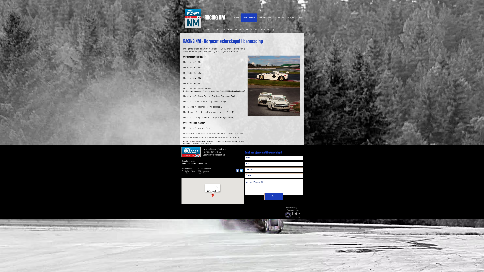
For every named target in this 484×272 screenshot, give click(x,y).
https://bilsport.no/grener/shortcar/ (199, 144)
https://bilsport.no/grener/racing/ (232, 133)
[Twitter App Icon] (241, 170)
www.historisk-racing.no (230, 138)
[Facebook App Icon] (237, 170)
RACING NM (214, 17)
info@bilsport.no (217, 154)
